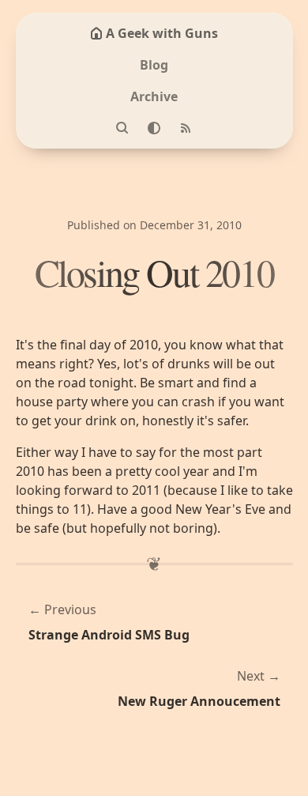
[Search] (122, 128)
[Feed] (185, 128)
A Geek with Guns (162, 33)
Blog (154, 65)
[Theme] (154, 128)
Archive (154, 96)
